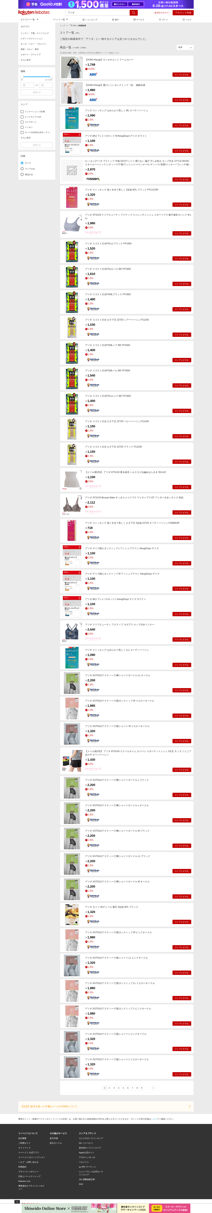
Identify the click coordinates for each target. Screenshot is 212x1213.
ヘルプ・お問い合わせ (28, 1162)
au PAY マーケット (87, 1167)
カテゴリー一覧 (28, 19)
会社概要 (22, 1138)
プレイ (165, 19)
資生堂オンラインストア (90, 1148)
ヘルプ (188, 19)
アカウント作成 (183, 12)
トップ (62, 26)
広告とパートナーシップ (29, 1176)
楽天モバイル (56, 1143)
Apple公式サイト (86, 1152)
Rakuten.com (24, 1181)
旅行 (117, 19)
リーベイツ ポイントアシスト (31, 1157)
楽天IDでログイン (162, 13)
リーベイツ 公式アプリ (28, 1152)
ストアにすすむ (182, 74)
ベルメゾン (84, 1162)
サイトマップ (24, 1148)
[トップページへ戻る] (33, 13)
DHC (81, 1184)
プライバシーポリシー (28, 1171)
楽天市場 (54, 1138)
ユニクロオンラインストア (91, 1138)
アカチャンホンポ (87, 1157)
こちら (154, 1119)
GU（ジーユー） (86, 1143)
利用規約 (22, 1167)
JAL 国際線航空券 (87, 1179)
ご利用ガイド (24, 1143)
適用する (37, 92)
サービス (140, 19)
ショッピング (91, 19)
